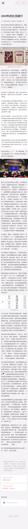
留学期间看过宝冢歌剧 (8, 77)
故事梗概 (4, 87)
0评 (23, 21)
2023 (2, 21)
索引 (24, 3)
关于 (18, 3)
